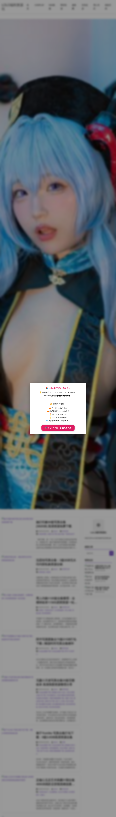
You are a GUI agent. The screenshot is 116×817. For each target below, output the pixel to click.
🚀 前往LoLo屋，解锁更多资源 (58, 428)
